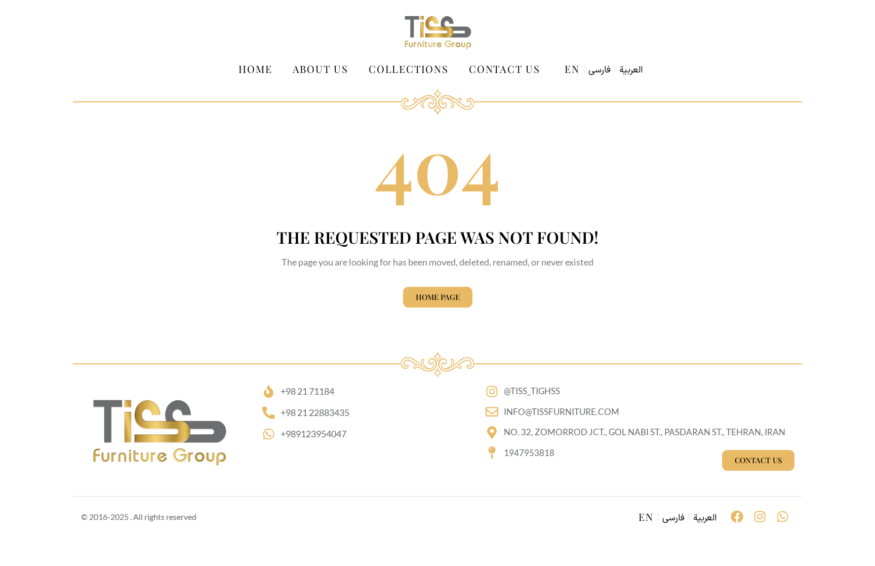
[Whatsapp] (782, 516)
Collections (409, 69)
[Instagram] (759, 516)
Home (255, 69)
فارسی (599, 70)
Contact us (504, 69)
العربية (631, 70)
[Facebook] (737, 516)
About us (320, 69)
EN (572, 69)
